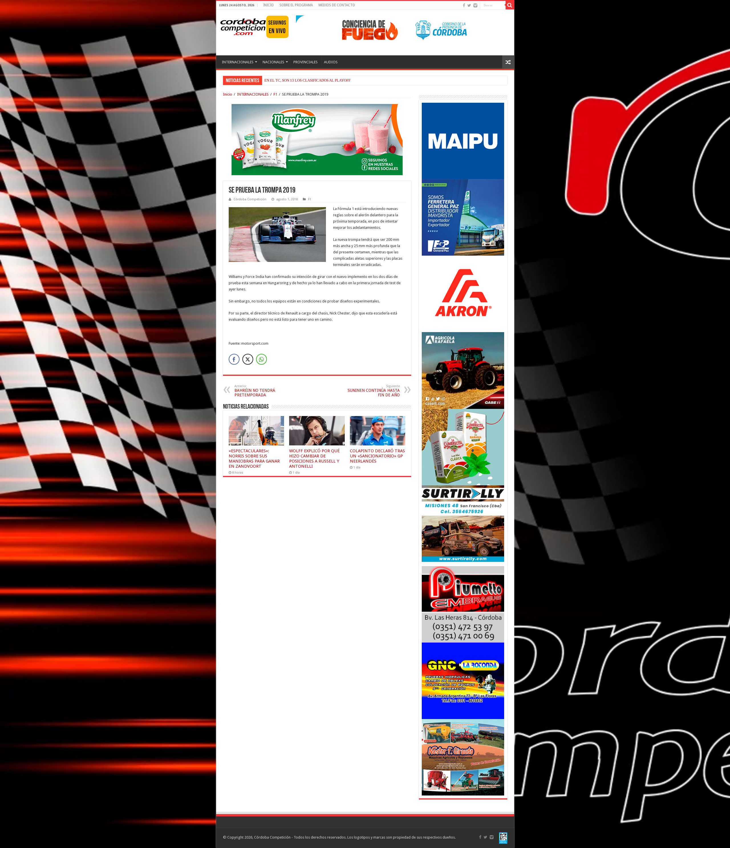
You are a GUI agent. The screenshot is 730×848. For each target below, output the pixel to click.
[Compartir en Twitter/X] (247, 359)
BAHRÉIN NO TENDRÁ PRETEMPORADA (254, 390)
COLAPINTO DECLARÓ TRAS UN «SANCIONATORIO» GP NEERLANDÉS (377, 456)
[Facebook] (464, 5)
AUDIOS (331, 62)
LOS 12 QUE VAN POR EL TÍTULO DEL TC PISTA (304, 80)
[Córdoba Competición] (243, 26)
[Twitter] (469, 5)
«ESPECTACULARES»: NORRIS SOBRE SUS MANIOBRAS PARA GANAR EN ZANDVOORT (254, 458)
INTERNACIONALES (238, 62)
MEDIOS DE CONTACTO (337, 5)
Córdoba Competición (250, 199)
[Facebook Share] (234, 359)
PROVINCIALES (305, 62)
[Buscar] (510, 5)
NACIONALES (273, 62)
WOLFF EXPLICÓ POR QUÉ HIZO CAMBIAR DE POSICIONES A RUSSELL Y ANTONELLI (314, 458)
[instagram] (475, 5)
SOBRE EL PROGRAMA (296, 5)
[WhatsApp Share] (261, 359)
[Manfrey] (317, 139)
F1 (275, 94)
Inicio (227, 94)
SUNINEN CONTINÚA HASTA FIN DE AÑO (374, 390)
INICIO (268, 5)
